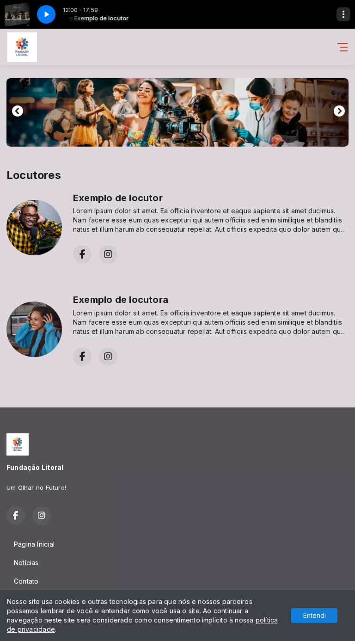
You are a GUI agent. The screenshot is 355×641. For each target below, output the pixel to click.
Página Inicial (34, 544)
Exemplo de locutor (118, 197)
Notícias (26, 563)
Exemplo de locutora (120, 299)
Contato (26, 581)
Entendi (314, 615)
